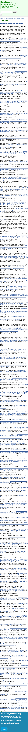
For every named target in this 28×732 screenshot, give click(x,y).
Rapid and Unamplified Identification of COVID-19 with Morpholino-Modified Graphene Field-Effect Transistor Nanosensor (14, 189)
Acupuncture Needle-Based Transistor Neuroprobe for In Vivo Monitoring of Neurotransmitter (14, 113)
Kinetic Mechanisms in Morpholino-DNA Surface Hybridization (14, 604)
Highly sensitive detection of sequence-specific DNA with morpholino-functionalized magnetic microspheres (13, 512)
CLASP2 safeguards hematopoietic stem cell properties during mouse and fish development (14, 138)
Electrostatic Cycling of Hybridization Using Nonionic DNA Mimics (14, 385)
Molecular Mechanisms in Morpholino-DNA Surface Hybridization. (14, 661)
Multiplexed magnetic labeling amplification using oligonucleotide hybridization (13, 616)
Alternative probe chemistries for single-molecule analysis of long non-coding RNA (14, 49)
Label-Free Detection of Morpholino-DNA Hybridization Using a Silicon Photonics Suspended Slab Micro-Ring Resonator (14, 169)
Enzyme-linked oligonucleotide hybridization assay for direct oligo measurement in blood (14, 210)
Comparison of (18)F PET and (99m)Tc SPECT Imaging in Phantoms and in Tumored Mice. (14, 651)
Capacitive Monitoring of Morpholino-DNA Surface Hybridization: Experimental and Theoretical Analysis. (14, 657)
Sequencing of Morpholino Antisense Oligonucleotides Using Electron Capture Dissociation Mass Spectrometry (13, 83)
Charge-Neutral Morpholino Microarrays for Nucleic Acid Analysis (13, 574)
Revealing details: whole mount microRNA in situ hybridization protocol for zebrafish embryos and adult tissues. (14, 598)
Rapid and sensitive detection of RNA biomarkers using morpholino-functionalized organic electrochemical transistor (14, 40)
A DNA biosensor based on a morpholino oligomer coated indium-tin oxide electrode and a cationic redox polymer (14, 685)
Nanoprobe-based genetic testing (17, 537)
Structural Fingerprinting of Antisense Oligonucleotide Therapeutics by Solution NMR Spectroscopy (13, 121)
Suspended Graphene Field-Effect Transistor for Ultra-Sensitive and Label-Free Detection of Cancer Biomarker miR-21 (14, 57)
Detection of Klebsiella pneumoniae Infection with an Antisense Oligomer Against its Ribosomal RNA (13, 477)
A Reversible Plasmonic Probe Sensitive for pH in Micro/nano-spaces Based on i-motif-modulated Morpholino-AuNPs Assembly (13, 580)
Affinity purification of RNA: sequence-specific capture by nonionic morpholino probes (14, 708)
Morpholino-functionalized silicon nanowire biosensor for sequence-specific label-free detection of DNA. (14, 667)
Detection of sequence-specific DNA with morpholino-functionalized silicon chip (14, 529)
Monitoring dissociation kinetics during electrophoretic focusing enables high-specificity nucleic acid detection (13, 365)
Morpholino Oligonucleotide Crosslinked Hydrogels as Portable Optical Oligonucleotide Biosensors (14, 303)
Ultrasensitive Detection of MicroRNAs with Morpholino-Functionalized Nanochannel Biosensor (13, 401)
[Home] (9, 8)
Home (1, 18)
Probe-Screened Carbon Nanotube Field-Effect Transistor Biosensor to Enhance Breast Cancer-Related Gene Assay (13, 72)
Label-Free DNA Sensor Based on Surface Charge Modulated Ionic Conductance (13, 679)
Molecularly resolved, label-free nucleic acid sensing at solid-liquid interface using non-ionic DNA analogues (14, 163)
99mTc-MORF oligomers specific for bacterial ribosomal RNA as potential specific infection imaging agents (13, 551)
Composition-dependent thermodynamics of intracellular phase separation (14, 218)
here (14, 722)
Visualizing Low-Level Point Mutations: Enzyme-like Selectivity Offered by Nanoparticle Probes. (13, 628)
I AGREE (4, 729)
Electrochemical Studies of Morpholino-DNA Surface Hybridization (13, 623)
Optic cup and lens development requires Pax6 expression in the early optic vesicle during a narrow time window (13, 693)
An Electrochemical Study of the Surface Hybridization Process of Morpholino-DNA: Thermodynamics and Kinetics (14, 460)
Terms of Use (16, 716)
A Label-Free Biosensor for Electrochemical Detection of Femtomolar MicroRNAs (14, 569)
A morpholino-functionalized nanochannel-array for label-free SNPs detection (14, 524)
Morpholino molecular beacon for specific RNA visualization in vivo (13, 481)
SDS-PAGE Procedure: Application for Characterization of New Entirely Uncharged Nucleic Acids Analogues (13, 379)
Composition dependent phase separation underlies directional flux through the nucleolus (13, 247)
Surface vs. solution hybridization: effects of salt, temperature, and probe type (13, 496)
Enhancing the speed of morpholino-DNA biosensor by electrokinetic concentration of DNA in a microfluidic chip (14, 519)
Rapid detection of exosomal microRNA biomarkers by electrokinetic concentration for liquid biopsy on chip (13, 372)
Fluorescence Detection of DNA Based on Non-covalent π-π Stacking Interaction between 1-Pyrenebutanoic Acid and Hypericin (14, 443)
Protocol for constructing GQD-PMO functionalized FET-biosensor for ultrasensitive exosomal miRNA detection (14, 92)
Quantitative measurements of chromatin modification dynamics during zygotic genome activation (13, 267)
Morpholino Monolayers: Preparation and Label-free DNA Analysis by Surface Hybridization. (14, 673)
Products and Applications (8, 18)
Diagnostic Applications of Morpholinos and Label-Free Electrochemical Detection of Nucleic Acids (14, 407)
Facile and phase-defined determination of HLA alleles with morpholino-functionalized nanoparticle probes (14, 429)
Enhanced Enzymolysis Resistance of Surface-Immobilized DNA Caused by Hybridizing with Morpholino (14, 543)
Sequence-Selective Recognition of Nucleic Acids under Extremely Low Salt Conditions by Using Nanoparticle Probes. (14, 610)
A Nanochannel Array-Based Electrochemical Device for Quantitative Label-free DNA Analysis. (13, 644)
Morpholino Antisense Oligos (19, 18)
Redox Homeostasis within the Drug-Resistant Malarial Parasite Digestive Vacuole (13, 63)
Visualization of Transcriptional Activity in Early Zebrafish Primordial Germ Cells (14, 196)
